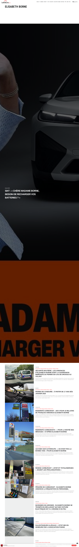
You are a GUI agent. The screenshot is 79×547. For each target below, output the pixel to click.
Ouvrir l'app (74, 545)
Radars (59, 1)
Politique (57, 368)
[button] (72, 2)
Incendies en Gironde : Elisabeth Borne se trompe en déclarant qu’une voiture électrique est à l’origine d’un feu (53, 507)
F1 (39, 1)
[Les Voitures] (6, 1)
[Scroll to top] (77, 543)
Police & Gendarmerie (49, 368)
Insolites (51, 1)
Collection (56, 1)
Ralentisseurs (57, 523)
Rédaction (48, 389)
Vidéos (45, 1)
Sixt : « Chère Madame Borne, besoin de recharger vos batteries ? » (22, 194)
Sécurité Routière (37, 368)
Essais (38, 1)
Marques (42, 1)
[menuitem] (37, 2)
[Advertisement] (39, 15)
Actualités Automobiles (43, 368)
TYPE (65, 1)
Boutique (62, 1)
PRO (69, 1)
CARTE (68, 1)
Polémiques (54, 368)
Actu (49, 1)
